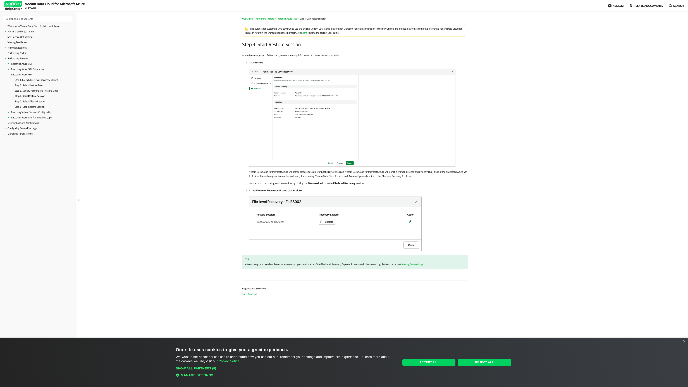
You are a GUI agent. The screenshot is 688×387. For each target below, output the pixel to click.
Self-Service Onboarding (20, 36)
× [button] (684, 341)
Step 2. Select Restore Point (29, 85)
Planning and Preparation (21, 31)
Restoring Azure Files (22, 74)
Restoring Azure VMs (21, 63)
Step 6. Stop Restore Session (29, 106)
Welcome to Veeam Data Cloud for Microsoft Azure (33, 26)
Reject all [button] (484, 362)
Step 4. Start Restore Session (30, 96)
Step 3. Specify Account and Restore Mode (36, 90)
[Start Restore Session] (352, 116)
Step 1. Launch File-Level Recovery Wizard (36, 79)
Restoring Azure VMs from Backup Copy (31, 117)
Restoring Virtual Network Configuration (31, 112)
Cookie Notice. (229, 361)
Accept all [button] (429, 362)
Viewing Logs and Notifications (23, 122)
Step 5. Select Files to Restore (30, 101)
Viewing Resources (17, 47)
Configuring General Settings (22, 128)
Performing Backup (17, 53)
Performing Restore (18, 58)
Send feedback (250, 294)
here (304, 32)
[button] (285, 368)
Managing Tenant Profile (20, 133)
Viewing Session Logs (412, 264)
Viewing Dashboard (18, 42)
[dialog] (344, 362)
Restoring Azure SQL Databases (27, 69)
